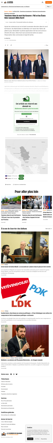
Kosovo (6, 11)
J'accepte (30, 438)
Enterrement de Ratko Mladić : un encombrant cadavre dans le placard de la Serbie (26, 267)
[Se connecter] (43, 2)
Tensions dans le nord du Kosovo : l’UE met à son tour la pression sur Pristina (11, 217)
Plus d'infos (44, 438)
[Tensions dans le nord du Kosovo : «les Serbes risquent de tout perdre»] (32, 202)
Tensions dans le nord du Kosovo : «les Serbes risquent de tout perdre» (32, 217)
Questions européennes (26, 11)
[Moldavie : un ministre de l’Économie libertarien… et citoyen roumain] (25, 341)
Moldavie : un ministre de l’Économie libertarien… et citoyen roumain (22, 360)
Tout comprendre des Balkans (12, 434)
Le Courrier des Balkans (10, 2)
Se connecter (33, 134)
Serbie (10, 11)
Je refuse (37, 438)
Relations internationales (39, 11)
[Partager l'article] (11, 45)
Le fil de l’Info (16, 11)
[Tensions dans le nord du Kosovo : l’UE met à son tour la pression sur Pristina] (11, 202)
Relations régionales (9, 13)
